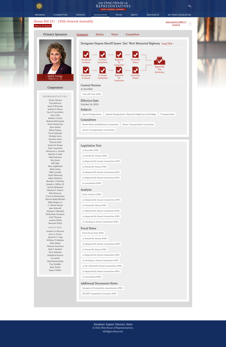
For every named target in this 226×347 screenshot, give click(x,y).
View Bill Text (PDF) (91, 94)
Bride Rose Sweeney (55, 214)
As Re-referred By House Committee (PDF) (102, 265)
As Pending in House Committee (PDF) (100, 221)
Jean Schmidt (55, 208)
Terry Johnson (55, 252)
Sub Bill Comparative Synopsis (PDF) (99, 293)
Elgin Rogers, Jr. (55, 202)
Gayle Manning (55, 175)
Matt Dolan (55, 243)
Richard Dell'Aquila (55, 121)
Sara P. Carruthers (55, 112)
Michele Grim (55, 136)
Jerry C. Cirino (55, 234)
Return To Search (43, 25)
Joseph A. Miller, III (55, 184)
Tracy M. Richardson (55, 196)
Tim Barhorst (55, 103)
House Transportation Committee (138, 124)
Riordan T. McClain (55, 181)
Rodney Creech (55, 118)
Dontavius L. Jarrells (55, 151)
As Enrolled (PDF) (90, 150)
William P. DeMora (55, 240)
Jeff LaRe (55, 163)
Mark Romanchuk (55, 261)
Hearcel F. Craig (55, 237)
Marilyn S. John (55, 154)
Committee (132, 34)
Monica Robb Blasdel (55, 199)
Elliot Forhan (55, 130)
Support (110, 324)
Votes (114, 34)
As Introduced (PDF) (91, 183)
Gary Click (55, 115)
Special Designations (92, 114)
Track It (176, 23)
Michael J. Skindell (55, 211)
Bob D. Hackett (55, 249)
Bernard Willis (55, 223)
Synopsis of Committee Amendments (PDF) (102, 288)
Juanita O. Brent (55, 109)
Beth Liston (55, 169)
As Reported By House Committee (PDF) (101, 172)
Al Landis (55, 258)
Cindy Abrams (55, 100)
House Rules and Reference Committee (100, 124)
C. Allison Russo (55, 205)
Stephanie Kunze (55, 255)
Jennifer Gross (55, 139)
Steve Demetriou (55, 124)
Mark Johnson (55, 157)
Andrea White (55, 220)
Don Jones (55, 160)
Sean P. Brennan (55, 106)
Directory (120, 324)
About (129, 324)
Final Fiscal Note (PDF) (93, 233)
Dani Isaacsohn (55, 148)
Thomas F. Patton (55, 190)
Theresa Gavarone (55, 246)
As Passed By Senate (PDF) (94, 155)
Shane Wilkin (55, 270)
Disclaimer (99, 324)
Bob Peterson (55, 193)
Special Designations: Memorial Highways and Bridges (131, 114)
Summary (82, 34)
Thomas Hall (55, 142)
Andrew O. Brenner (55, 231)
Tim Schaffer (55, 264)
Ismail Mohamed (55, 187)
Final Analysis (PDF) (91, 194)
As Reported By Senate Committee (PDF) (101, 161)
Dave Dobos (55, 127)
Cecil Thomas (55, 217)
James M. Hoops (55, 145)
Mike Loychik (55, 172)
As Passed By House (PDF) (94, 166)
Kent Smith (55, 267)
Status (100, 34)
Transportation (167, 114)
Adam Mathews (55, 178)
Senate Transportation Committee (98, 129)
